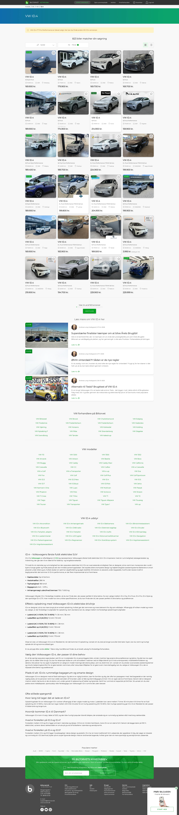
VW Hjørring (41, 427)
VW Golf (73, 475)
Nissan (87, 751)
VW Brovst (73, 419)
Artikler (113, 2)
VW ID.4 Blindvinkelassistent (138, 524)
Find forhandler (124, 2)
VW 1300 (105, 455)
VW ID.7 (41, 484)
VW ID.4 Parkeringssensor (41, 540)
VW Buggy (41, 463)
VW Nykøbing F (41, 431)
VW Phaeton (41, 492)
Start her (162, 809)
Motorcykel (93, 790)
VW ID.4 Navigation (138, 536)
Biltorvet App (146, 787)
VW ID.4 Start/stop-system (106, 540)
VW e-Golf (41, 471)
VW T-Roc (73, 496)
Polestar (104, 751)
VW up (138, 504)
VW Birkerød (41, 419)
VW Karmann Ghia (41, 488)
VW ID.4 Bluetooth (41, 528)
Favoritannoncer (109, 790)
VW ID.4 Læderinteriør (41, 536)
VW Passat (137, 488)
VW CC (73, 467)
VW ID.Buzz (73, 484)
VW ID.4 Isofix (105, 532)
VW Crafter (105, 467)
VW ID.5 (137, 480)
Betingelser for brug (71, 792)
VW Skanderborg (105, 431)
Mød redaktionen (70, 789)
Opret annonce (82, 2)
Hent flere (89, 311)
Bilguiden (125, 790)
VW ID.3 (41, 480)
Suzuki (118, 751)
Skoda (111, 751)
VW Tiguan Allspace (105, 500)
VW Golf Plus (105, 475)
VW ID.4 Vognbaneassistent (137, 540)
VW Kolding (138, 427)
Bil (33, 6)
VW (37, 6)
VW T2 (137, 496)
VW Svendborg (41, 435)
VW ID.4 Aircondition (41, 524)
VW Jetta (138, 484)
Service (124, 785)
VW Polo (73, 492)
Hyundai (61, 751)
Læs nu (74, 345)
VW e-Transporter (73, 471)
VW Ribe (73, 431)
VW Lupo (73, 488)
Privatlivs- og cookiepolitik (74, 790)
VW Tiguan (73, 500)
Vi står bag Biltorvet (71, 787)
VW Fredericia (41, 423)
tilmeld (103, 773)
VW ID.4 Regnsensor (73, 540)
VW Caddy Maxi (105, 463)
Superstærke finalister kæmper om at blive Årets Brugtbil (104, 333)
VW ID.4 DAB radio (73, 528)
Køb (91, 785)
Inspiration (146, 785)
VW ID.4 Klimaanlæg (137, 532)
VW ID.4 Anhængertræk (73, 524)
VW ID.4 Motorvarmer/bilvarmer (105, 536)
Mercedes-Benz (76, 751)
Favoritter (139, 2)
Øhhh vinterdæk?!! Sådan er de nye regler (95, 360)
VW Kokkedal (105, 427)
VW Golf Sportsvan (137, 475)
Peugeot (95, 751)
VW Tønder (73, 435)
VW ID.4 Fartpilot (73, 532)
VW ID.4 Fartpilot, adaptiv (41, 532)
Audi (34, 751)
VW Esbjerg (138, 419)
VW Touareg (138, 500)
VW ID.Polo (105, 484)
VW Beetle (105, 459)
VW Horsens (73, 427)
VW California (137, 463)
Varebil (92, 789)
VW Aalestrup (105, 435)
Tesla (125, 751)
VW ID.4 (105, 480)
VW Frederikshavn (73, 423)
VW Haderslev (138, 423)
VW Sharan (137, 492)
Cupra (47, 751)
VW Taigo (41, 500)
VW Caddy (73, 463)
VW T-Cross (41, 496)
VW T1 (105, 496)
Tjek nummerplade (100, 2)
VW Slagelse (138, 431)
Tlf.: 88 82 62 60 (45, 795)
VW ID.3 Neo (73, 480)
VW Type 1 (105, 504)
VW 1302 (137, 455)
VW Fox (41, 475)
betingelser (102, 767)
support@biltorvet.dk (47, 801)
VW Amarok (41, 459)
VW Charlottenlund (105, 419)
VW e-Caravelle (137, 467)
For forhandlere (127, 794)
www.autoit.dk (45, 802)
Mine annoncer (109, 792)
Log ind (151, 2)
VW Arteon (73, 459)
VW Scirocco (105, 492)
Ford (54, 751)
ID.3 (57, 558)
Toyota (132, 751)
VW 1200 (73, 455)
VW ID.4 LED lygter (73, 536)
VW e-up (105, 471)
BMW (41, 751)
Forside (27, 6)
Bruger (106, 785)
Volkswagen (36, 558)
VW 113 (41, 455)
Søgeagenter (108, 789)
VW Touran (41, 504)
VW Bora (137, 459)
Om (66, 785)
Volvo (139, 751)
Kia (68, 751)
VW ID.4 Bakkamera (105, 524)
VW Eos (137, 471)
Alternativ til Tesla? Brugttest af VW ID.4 (94, 386)
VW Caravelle (41, 467)
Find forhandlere (70, 794)
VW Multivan (105, 488)
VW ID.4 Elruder (137, 528)
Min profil (107, 787)
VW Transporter (73, 504)
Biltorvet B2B (126, 792)
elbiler (47, 649)
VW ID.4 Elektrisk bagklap (105, 528)
